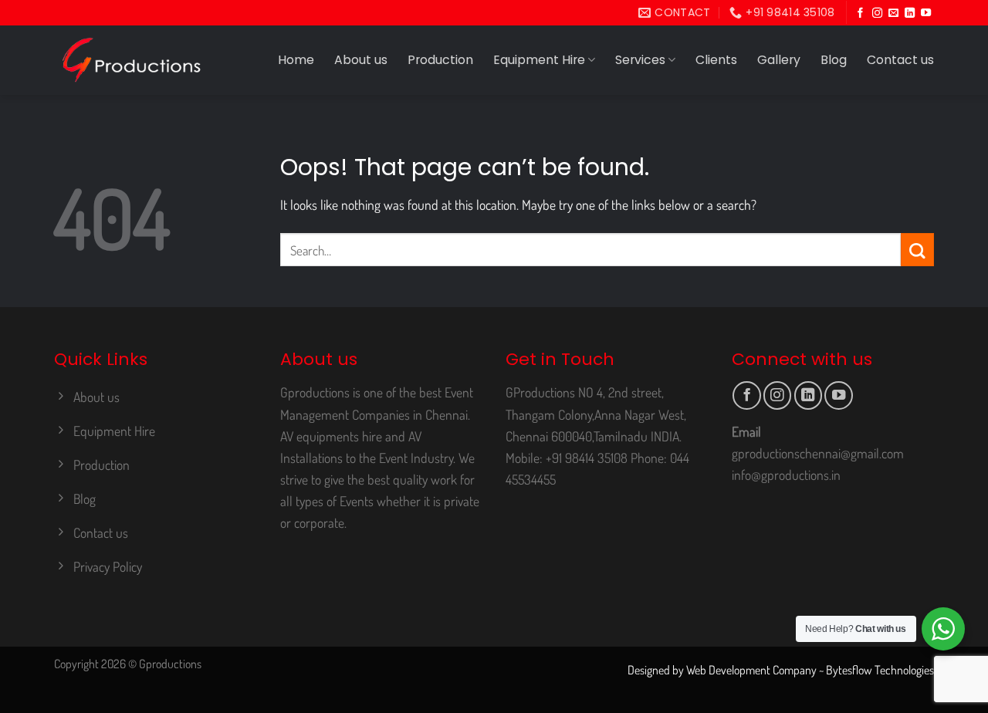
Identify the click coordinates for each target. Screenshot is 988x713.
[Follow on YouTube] (926, 13)
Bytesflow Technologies (880, 670)
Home (296, 60)
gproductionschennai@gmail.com (818, 452)
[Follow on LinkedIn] (910, 13)
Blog (834, 60)
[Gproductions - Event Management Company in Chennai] (131, 60)
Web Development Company (751, 670)
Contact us (900, 60)
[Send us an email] (893, 13)
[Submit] (917, 249)
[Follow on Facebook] (860, 13)
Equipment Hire (539, 60)
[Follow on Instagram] (877, 13)
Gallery (778, 60)
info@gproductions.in (786, 474)
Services (640, 60)
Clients (716, 60)
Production (440, 60)
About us (360, 60)
